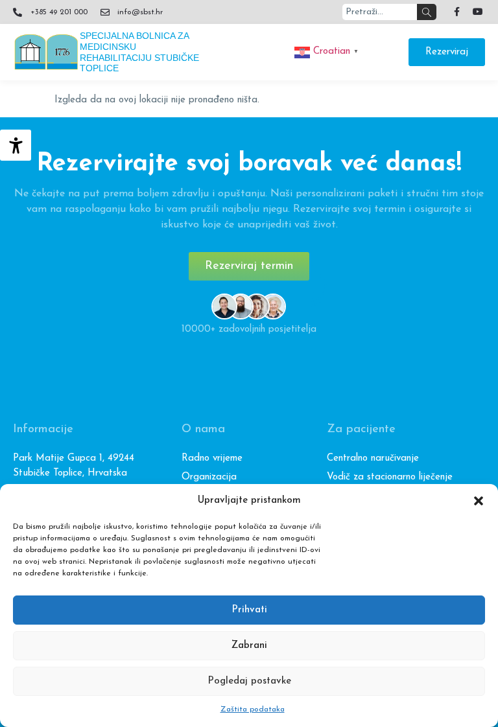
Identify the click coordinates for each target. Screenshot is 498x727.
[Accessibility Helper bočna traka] (15, 145)
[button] (478, 500)
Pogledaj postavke (249, 681)
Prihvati (249, 610)
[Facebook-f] (456, 12)
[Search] (426, 12)
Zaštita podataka (252, 709)
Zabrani (249, 646)
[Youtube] (478, 12)
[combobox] (380, 12)
